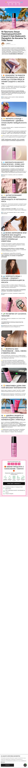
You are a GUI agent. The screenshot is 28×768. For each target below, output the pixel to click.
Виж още (3, 762)
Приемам (7, 765)
